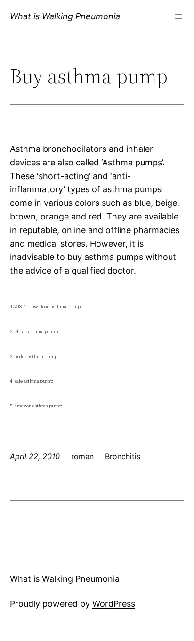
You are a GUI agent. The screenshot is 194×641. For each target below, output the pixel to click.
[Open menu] (178, 16)
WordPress (113, 604)
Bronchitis (122, 456)
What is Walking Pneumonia (65, 16)
